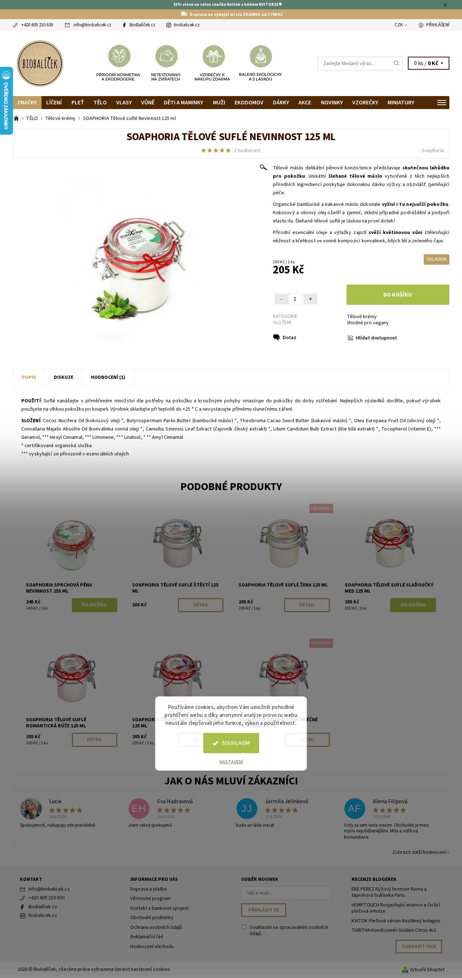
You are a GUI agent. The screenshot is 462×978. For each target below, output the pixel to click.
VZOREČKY (365, 103)
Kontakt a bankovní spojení (159, 908)
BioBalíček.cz (142, 25)
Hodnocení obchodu (152, 946)
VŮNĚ (147, 103)
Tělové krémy (362, 316)
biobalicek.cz (187, 25)
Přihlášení (437, 25)
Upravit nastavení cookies (142, 969)
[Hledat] (396, 63)
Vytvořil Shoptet (427, 969)
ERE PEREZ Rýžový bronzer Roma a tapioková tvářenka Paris (389, 892)
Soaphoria (433, 150)
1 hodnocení (247, 150)
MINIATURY (401, 103)
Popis (29, 377)
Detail (201, 605)
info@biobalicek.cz (92, 25)
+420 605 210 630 (37, 25)
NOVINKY (332, 103)
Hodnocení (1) (108, 377)
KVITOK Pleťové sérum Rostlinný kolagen (396, 921)
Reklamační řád (146, 936)
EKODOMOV (249, 103)
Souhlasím (236, 743)
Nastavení (231, 762)
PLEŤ (77, 103)
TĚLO (100, 103)
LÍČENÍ (54, 103)
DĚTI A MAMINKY (183, 103)
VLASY (124, 103)
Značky (27, 103)
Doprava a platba (148, 889)
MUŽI (219, 103)
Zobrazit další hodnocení (419, 852)
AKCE (304, 103)
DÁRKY (281, 103)
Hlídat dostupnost (376, 338)
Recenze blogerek (374, 879)
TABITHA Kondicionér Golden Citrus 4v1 (394, 930)
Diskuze (63, 377)
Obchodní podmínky (152, 917)
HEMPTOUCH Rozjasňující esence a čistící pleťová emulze (396, 908)
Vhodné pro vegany (368, 322)
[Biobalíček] (40, 63)
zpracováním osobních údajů (289, 931)
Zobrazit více (419, 946)
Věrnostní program (150, 898)
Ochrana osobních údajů (156, 927)
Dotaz (289, 337)
